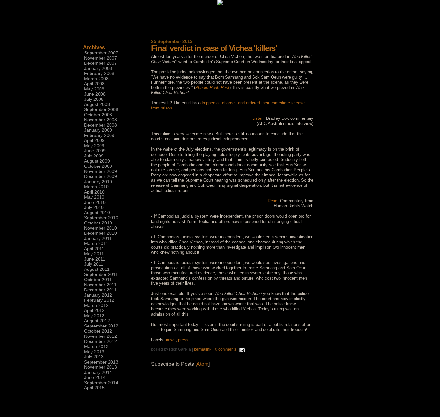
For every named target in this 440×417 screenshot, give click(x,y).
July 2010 (94, 207)
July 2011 (93, 264)
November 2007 (100, 58)
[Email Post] (241, 349)
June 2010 (95, 202)
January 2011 (98, 238)
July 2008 (94, 99)
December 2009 (100, 176)
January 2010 (98, 181)
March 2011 (96, 243)
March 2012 (96, 305)
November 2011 (100, 284)
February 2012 (99, 300)
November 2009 (100, 171)
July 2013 (94, 356)
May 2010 (94, 197)
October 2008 (98, 114)
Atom (202, 364)
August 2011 (97, 269)
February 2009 (99, 135)
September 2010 (101, 217)
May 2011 (94, 253)
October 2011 (98, 279)
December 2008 (100, 125)
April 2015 (94, 387)
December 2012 (100, 341)
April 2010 (94, 191)
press (183, 339)
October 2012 (98, 331)
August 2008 (97, 104)
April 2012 (94, 310)
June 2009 (95, 150)
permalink (202, 349)
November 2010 (100, 228)
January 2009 (98, 130)
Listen (257, 118)
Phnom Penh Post (212, 87)
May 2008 (94, 88)
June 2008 (95, 94)
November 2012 (100, 336)
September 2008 (101, 109)
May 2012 (94, 315)
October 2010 (98, 222)
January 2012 (98, 295)
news (171, 339)
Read (272, 200)
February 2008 (99, 73)
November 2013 (100, 367)
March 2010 (96, 186)
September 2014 (101, 382)
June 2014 (95, 377)
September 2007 (101, 52)
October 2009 (98, 166)
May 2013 (94, 351)
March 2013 (96, 346)
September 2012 (101, 325)
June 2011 (94, 258)
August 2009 (97, 161)
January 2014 (98, 372)
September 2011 (101, 274)
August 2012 (97, 320)
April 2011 (94, 248)
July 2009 (94, 155)
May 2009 (94, 145)
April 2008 (94, 83)
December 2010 (100, 233)
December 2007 (100, 63)
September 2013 (101, 362)
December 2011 (100, 289)
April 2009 (94, 140)
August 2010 (97, 212)
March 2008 (96, 78)
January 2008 (98, 68)
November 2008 (100, 119)
